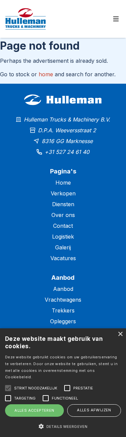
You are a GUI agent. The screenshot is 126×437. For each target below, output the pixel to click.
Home (63, 182)
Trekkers (63, 310)
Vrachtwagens (63, 299)
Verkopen (63, 193)
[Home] (63, 111)
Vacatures (63, 258)
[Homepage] (25, 19)
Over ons (63, 215)
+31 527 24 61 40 (67, 151)
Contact (63, 225)
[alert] (63, 382)
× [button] (120, 334)
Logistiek (63, 236)
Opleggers (63, 321)
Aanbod (63, 288)
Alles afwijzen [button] (94, 410)
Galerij (63, 247)
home (46, 74)
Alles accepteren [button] (34, 410)
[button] (63, 426)
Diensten (63, 204)
